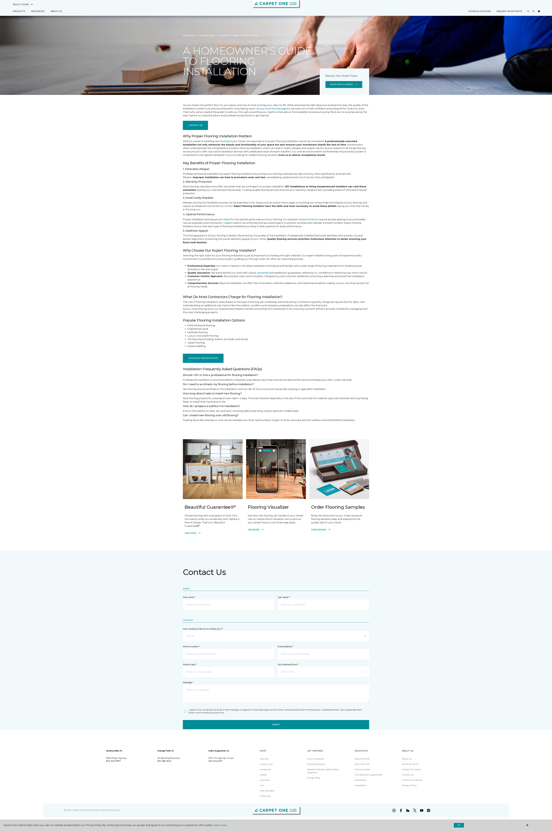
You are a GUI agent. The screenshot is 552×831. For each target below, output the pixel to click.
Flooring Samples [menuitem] (316, 764)
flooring (224, 141)
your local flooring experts (275, 108)
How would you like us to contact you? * (203, 629)
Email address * (285, 647)
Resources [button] (38, 11)
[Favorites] (533, 11)
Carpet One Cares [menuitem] (411, 769)
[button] (528, 11)
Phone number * (191, 647)
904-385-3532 (164, 761)
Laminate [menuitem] (265, 780)
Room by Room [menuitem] (410, 764)
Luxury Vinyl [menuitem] (266, 764)
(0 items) (539, 11)
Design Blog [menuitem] (313, 778)
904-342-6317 (215, 761)
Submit (276, 724)
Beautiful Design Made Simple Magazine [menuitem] (323, 771)
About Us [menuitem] (407, 759)
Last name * (284, 597)
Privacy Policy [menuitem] (409, 785)
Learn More (190, 533)
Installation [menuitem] (360, 785)
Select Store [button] (21, 4)
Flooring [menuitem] (264, 759)
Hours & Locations (479, 11)
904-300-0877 (113, 761)
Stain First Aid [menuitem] (362, 764)
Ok (458, 825)
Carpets (228, 223)
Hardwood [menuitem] (265, 769)
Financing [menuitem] (265, 796)
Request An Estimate (509, 11)
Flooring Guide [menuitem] (362, 769)
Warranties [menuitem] (360, 780)
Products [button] (19, 11)
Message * (188, 682)
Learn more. (220, 825)
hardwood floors (308, 219)
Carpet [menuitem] (263, 774)
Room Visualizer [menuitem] (315, 759)
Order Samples (318, 529)
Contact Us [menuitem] (408, 774)
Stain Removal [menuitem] (362, 759)
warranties (263, 272)
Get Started (253, 529)
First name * (189, 597)
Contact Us (195, 125)
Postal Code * (189, 665)
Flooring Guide (207, 35)
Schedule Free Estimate (203, 358)
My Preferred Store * (288, 665)
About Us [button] (56, 11)
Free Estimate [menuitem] (267, 790)
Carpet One (189, 35)
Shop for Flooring (341, 84)
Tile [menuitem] (262, 785)
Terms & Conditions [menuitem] (412, 780)
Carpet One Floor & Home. (85, 810)
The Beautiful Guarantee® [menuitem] (368, 774)
